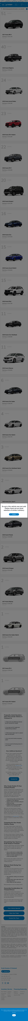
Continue (14, 514)
